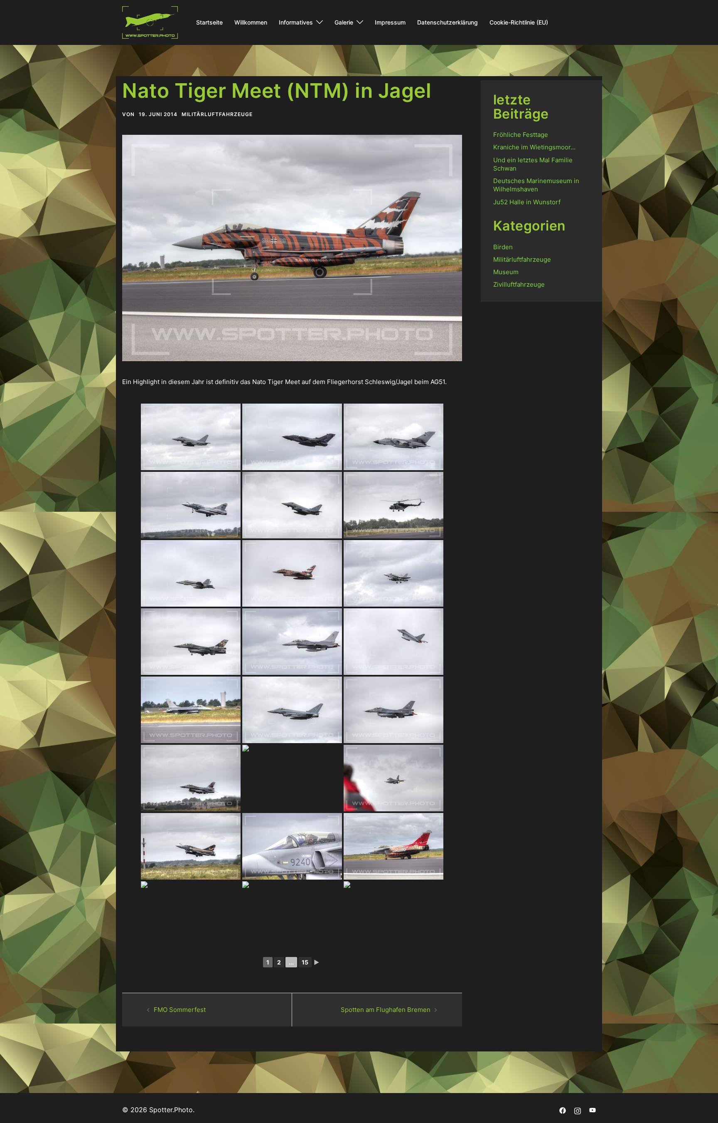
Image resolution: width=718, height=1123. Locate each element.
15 (305, 962)
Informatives (296, 22)
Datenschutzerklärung (447, 22)
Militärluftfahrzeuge (217, 114)
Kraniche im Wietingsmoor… (534, 147)
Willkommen (250, 22)
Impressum (390, 22)
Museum (506, 272)
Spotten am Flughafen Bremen (385, 1010)
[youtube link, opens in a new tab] (592, 1110)
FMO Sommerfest (180, 1010)
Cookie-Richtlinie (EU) (518, 22)
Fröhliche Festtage (520, 135)
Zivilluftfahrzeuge (519, 284)
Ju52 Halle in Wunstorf (527, 202)
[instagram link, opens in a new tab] (577, 1110)
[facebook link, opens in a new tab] (562, 1110)
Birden (503, 247)
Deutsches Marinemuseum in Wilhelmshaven (536, 185)
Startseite (209, 22)
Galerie (343, 22)
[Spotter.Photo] (150, 22)
